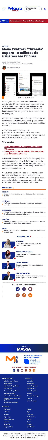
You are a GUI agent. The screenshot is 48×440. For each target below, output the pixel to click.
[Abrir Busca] (45, 9)
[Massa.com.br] (15, 9)
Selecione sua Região (31, 9)
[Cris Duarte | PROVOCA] (8, 254)
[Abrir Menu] (4, 9)
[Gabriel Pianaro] (8, 265)
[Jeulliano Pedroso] (8, 276)
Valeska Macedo (15, 67)
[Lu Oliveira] (8, 243)
